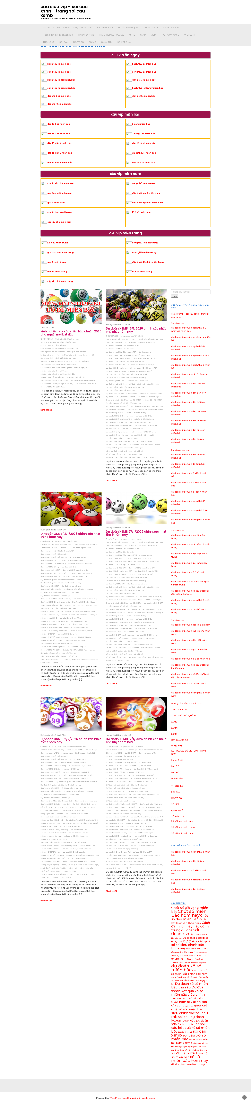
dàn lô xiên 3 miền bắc (59, 153)
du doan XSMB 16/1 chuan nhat (137, 355)
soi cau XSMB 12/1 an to (67, 634)
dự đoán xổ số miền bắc (116, 384)
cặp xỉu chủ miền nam (59, 222)
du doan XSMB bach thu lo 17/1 (141, 775)
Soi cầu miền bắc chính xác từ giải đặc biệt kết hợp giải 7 (65, 368)
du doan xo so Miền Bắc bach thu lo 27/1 (123, 549)
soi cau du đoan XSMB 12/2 (52, 820)
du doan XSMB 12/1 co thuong (53, 564)
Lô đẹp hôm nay (47, 355)
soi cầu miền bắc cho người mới (54, 371)
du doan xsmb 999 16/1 (115, 365)
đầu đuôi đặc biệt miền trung (148, 262)
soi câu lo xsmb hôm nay (116, 422)
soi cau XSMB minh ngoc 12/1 (53, 647)
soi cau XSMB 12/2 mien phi (52, 855)
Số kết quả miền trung (183, 827)
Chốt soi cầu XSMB (114, 342)
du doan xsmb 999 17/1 (116, 775)
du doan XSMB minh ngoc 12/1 (53, 573)
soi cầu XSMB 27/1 (113, 632)
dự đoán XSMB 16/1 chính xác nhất (120, 397)
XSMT (155, 35)
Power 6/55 (177, 778)
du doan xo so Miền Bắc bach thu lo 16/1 (122, 345)
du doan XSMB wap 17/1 (116, 782)
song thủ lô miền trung (145, 242)
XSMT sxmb (66, 877)
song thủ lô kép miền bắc (61, 88)
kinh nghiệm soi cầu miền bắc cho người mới (60, 348)
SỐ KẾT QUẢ (124, 42)
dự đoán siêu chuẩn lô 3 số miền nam (190, 658)
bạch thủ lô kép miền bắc (61, 80)
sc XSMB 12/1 (70, 605)
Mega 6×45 (177, 760)
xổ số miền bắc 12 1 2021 (116, 454)
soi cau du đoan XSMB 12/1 (52, 611)
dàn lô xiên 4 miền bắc (59, 162)
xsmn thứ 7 (46, 877)
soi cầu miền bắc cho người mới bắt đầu (58, 374)
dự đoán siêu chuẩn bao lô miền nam (190, 624)
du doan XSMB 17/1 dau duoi (146, 769)
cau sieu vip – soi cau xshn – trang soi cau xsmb (67, 27)
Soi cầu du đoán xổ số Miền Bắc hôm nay (58, 358)
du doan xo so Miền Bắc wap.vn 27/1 (121, 555)
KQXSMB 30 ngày (87, 807)
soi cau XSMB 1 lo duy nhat (146, 425)
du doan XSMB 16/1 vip (115, 361)
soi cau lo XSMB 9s (144, 416)
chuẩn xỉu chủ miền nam (60, 183)
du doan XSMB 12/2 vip (50, 769)
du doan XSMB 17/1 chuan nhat (137, 766)
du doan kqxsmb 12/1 (82, 548)
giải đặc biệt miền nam (59, 193)
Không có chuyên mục (184, 1006)
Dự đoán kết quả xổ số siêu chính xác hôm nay (126, 377)
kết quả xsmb (46, 807)
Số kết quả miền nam (182, 833)
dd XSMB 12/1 (64, 548)
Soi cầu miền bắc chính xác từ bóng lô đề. (58, 364)
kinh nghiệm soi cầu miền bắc (53, 345)
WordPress (115, 1098)
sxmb (157, 444)
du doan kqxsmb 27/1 (148, 545)
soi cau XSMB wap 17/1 (142, 852)
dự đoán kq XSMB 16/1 (115, 381)
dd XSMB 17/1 (130, 753)
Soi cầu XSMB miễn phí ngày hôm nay (57, 384)
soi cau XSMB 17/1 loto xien (117, 845)
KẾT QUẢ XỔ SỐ (171, 35)
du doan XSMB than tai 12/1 (80, 573)
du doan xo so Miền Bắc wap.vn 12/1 (56, 557)
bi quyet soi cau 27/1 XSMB (132, 539)
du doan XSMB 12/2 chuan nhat (72, 762)
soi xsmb (177, 1042)
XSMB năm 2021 (184, 1053)
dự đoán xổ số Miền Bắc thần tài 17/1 (121, 804)
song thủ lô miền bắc (59, 72)
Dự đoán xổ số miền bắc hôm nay (120, 390)
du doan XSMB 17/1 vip (115, 772)
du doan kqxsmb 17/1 (147, 753)
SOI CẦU (63, 42)
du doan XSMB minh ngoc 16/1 (119, 368)
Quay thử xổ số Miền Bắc (117, 400)
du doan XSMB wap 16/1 (116, 371)
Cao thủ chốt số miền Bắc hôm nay (121, 339)
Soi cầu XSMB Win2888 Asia (53, 387)
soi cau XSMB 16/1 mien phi (142, 435)
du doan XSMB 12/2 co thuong (53, 766)
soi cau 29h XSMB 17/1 (153, 810)
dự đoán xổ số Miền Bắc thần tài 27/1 (121, 596)
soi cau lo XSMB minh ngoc (141, 422)
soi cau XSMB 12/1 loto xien (52, 640)
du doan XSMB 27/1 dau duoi (146, 561)
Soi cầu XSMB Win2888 (86, 384)
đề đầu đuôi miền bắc (144, 153)
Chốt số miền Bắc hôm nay (67, 339)
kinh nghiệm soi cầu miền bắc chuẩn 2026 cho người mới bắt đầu (71, 332)
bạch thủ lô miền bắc (59, 64)
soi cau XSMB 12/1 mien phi (77, 640)
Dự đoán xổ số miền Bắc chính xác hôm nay (125, 387)
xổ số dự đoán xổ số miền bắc (119, 451)
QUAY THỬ (106, 42)
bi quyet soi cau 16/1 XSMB (132, 336)
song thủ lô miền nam (144, 183)
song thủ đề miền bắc (144, 72)
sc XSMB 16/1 (135, 400)
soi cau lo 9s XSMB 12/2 (50, 823)
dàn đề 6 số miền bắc (59, 96)
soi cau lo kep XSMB (114, 413)
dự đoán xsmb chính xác (187, 956)
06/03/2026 (47, 339)
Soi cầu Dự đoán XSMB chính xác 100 (56, 361)
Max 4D (175, 772)
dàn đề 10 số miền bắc (59, 104)
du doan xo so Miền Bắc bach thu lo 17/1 (123, 756)
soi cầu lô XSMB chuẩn (144, 419)
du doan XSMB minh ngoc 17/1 (119, 778)
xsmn (144, 457)
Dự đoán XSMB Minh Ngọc (149, 397)
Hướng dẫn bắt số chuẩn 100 (58, 35)
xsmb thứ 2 (111, 868)
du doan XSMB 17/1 (114, 766)
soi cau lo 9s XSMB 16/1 (115, 409)
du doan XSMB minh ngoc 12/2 (54, 775)
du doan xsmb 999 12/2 (50, 772)
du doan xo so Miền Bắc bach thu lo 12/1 (57, 551)
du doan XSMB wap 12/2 (51, 778)
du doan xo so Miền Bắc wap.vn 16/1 (121, 352)
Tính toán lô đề (86, 35)
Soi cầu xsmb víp (127, 27)
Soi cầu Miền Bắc (82, 361)
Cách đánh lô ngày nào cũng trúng (190, 926)
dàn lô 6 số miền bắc (58, 124)
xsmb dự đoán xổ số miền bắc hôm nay (123, 457)
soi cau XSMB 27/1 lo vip (147, 635)
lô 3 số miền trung (142, 271)
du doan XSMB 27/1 (114, 558)
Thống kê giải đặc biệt (50, 865)
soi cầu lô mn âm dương (136, 413)
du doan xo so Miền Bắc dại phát (120, 349)
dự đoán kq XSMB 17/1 (115, 791)
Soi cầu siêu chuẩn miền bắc (83, 380)
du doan (188, 930)
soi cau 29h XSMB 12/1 (87, 605)
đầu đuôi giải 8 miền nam (146, 193)
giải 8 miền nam (56, 202)
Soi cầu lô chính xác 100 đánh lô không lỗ (145, 409)
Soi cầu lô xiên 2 (185, 1032)
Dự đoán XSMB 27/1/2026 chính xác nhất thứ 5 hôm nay (136, 533)
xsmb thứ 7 (82, 874)
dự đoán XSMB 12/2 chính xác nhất (55, 804)
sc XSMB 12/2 (62, 814)
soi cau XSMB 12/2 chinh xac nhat (77, 849)
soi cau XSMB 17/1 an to (133, 839)
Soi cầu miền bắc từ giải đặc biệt (54, 380)
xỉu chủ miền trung (57, 242)
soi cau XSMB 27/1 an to (134, 632)
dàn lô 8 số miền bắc (58, 133)
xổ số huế (138, 451)
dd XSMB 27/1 (130, 545)
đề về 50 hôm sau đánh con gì (188, 1064)
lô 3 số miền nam (141, 212)
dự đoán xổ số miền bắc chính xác (144, 384)
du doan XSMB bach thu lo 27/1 (142, 568)
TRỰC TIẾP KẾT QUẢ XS (111, 35)
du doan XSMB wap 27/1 (116, 574)
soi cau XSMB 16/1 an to (133, 429)
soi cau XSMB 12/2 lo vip (50, 852)
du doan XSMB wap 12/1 (50, 576)
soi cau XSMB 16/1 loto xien (117, 435)
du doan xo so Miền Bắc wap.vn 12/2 (56, 759)
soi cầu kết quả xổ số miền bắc (190, 1027)
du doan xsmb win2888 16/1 (140, 371)
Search (174, 296)
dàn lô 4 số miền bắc (143, 162)
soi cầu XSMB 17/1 (113, 839)
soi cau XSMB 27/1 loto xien (117, 638)
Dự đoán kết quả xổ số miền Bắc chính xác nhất (126, 374)
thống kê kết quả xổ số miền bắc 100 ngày (124, 448)
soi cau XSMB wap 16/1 (142, 441)
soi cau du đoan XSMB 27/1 (117, 609)
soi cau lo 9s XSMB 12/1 (50, 615)
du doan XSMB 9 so (135, 361)
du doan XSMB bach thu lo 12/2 (76, 772)
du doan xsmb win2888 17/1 (140, 782)
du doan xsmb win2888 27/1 (141, 574)
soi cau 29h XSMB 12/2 (79, 814)
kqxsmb (73, 807)
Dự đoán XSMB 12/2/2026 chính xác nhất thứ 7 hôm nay (71, 740)
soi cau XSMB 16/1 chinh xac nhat (120, 432)
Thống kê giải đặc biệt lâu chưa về (190, 1046)
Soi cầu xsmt (149, 27)
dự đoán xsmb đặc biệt (197, 963)
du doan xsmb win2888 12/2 (75, 778)
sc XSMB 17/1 (135, 810)
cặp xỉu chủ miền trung (60, 281)
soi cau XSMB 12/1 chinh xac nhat (55, 637)
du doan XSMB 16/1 (114, 355)
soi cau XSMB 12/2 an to (50, 849)
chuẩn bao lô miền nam (60, 212)
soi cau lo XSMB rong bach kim (119, 425)
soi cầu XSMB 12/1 (48, 634)
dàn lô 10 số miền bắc (144, 143)
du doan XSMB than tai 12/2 (81, 775)
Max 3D (175, 766)
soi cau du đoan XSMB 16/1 (117, 406)
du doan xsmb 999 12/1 (50, 570)
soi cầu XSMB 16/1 (113, 429)
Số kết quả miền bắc (182, 821)
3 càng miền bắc (141, 124)
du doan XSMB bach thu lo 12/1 (75, 570)
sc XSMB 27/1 (135, 603)
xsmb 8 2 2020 (70, 871)
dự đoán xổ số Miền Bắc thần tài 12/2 (56, 801)
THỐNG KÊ (48, 42)
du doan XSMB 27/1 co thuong (119, 561)
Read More (46, 410)
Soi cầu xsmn (170, 27)
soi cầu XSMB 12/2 (87, 845)
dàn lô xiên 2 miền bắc (59, 143)
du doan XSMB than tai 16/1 (145, 368)
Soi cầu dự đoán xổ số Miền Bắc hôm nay (123, 403)
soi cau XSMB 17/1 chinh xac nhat (120, 842)
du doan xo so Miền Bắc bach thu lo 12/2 (78, 753)
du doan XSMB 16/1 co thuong (118, 358)
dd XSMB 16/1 (130, 342)
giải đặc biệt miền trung (60, 252)
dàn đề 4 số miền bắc (144, 80)
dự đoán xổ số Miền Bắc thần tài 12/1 (56, 599)
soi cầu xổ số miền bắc (188, 1037)
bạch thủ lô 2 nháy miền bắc (147, 88)
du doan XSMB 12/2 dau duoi (81, 766)
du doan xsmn (47, 782)
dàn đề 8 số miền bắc (143, 96)
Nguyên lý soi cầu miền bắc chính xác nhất (75, 355)
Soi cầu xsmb (104, 27)
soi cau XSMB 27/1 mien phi (143, 638)
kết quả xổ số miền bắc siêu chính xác (189, 1009)
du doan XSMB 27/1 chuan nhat (138, 558)
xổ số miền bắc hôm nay (189, 1058)
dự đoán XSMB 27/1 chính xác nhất (121, 600)
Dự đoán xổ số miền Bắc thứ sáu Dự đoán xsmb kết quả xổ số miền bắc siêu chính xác (189, 991)
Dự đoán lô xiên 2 (194, 949)
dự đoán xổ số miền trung (150, 393)
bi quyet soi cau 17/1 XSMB (132, 746)
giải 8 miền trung (56, 262)
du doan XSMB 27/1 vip (115, 565)
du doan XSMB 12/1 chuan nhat (72, 560)
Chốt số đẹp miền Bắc (189, 917)
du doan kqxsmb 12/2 (50, 753)
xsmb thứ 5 (110, 660)
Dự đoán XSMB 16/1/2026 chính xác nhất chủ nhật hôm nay (136, 330)
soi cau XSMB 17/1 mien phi (142, 845)
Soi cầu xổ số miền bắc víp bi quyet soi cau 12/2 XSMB (63, 842)
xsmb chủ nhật (135, 454)
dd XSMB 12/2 (91, 750)
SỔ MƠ (92, 42)
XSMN (143, 35)
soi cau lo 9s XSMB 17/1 (115, 820)
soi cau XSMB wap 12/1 (77, 647)
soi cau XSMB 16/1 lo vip (146, 432)
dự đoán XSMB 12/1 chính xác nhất (55, 602)
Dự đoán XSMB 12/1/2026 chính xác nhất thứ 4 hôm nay (70, 535)
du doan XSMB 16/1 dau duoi (145, 358)
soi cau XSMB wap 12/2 (77, 858)
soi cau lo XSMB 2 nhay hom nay (120, 416)
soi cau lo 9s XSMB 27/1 (116, 612)
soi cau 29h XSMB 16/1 (153, 400)
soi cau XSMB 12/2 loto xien (74, 852)
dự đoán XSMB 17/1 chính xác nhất (120, 807)
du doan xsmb (145, 352)
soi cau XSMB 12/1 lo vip (81, 637)
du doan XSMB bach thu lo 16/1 (141, 365)
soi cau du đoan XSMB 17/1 (117, 817)
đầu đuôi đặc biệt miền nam (147, 202)
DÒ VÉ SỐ (78, 42)
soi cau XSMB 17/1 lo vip (146, 842)
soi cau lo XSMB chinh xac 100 (119, 419)
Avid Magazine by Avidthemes (139, 1098)
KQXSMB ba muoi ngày (51, 810)
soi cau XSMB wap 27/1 (143, 644)
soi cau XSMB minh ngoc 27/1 (118, 644)
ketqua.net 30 (61, 807)
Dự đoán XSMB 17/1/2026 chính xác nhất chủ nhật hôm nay (136, 740)
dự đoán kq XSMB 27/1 (115, 584)
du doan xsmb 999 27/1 (116, 568)
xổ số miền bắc (86, 868)
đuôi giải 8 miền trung (144, 252)
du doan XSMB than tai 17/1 (145, 778)
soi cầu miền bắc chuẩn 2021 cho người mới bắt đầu (63, 377)
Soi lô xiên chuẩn (198, 1039)
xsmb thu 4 (45, 663)
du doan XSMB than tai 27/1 (146, 571)
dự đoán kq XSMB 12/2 (50, 788)
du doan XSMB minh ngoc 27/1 (119, 571)
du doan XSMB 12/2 (49, 762)
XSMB (132, 35)
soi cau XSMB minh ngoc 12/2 (53, 858)
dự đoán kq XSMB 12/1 (50, 586)
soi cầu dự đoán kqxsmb (187, 1018)
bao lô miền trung (57, 271)
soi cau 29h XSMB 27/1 (153, 603)
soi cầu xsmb (46, 845)
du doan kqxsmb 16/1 (147, 342)
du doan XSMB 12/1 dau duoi (80, 564)
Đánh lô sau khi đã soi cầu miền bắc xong (58, 342)
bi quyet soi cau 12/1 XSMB (66, 541)
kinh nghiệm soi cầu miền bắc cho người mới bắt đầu (63, 352)
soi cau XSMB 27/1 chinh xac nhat (120, 635)
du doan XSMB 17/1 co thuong (118, 769)
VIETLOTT (190, 35)
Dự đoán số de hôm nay (137, 381)
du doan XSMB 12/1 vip (50, 567)
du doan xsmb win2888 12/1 (75, 576)
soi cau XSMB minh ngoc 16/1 (118, 441)
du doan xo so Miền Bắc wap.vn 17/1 (121, 762)
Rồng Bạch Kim (47, 814)
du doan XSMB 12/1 (48, 560)
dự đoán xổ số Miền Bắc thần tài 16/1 (121, 393)
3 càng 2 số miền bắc (143, 133)
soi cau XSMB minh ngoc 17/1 (118, 852)
